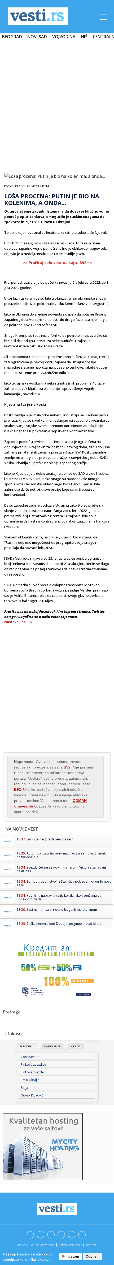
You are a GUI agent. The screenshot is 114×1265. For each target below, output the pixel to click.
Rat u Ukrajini (30, 1080)
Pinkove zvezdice (33, 1064)
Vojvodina (64, 37)
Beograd (12, 37)
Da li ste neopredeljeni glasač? (50, 839)
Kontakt (90, 1245)
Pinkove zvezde (32, 1072)
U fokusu (26, 1046)
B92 (17, 186)
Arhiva (76, 1046)
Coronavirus (30, 1057)
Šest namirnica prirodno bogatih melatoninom (62, 909)
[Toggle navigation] (102, 16)
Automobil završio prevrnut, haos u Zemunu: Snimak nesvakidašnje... (61, 855)
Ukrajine (36, 356)
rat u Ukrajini (44, 243)
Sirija (24, 1087)
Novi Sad (37, 37)
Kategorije (52, 1046)
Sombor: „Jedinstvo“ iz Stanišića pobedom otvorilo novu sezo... (64, 883)
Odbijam (92, 1256)
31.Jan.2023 (30, 186)
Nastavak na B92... (20, 622)
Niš (84, 37)
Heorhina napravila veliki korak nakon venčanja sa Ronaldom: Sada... (59, 897)
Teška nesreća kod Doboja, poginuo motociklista (64, 923)
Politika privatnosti (42, 1245)
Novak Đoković (32, 1095)
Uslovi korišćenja (70, 1245)
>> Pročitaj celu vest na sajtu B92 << (57, 262)
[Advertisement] (57, 105)
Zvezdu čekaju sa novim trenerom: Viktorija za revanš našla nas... (62, 869)
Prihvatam (70, 1256)
